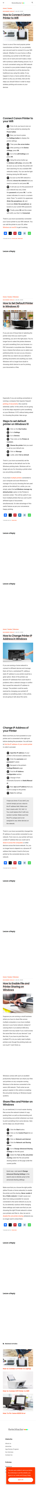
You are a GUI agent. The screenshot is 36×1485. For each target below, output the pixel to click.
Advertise (8, 1446)
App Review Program (12, 1449)
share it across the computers (13, 843)
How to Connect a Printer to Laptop (17, 1369)
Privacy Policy (26, 1475)
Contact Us (8, 1455)
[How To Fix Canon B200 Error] (18, 1402)
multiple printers (16, 478)
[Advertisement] (18, 104)
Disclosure (8, 1466)
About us (8, 1443)
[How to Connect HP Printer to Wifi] (18, 1380)
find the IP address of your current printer (18, 744)
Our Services (9, 1452)
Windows (6, 227)
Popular (14, 238)
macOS (13, 227)
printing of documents (10, 404)
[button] (3, 2)
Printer (20, 238)
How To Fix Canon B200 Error (14, 1413)
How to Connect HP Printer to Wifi (16, 1391)
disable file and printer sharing (13, 1216)
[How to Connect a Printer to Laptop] (18, 1358)
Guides (10, 8)
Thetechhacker (18, 3)
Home (4, 8)
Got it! (20, 1480)
